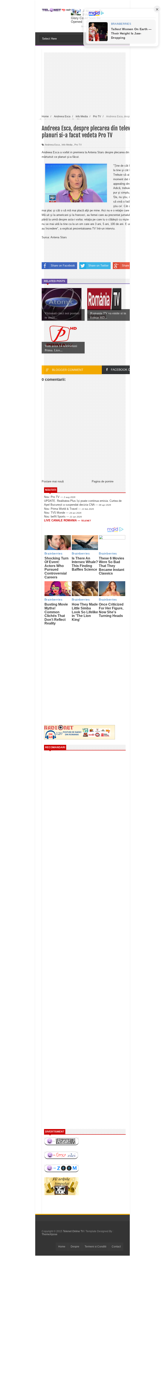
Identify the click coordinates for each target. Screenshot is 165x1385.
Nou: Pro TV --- (59, 497)
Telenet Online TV (73, 1231)
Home (61, 1246)
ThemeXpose (49, 1234)
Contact (116, 1246)
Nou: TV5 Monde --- (62, 512)
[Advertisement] (80, 661)
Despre (75, 1246)
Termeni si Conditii (95, 1246)
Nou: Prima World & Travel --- (69, 508)
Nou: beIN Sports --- (63, 516)
